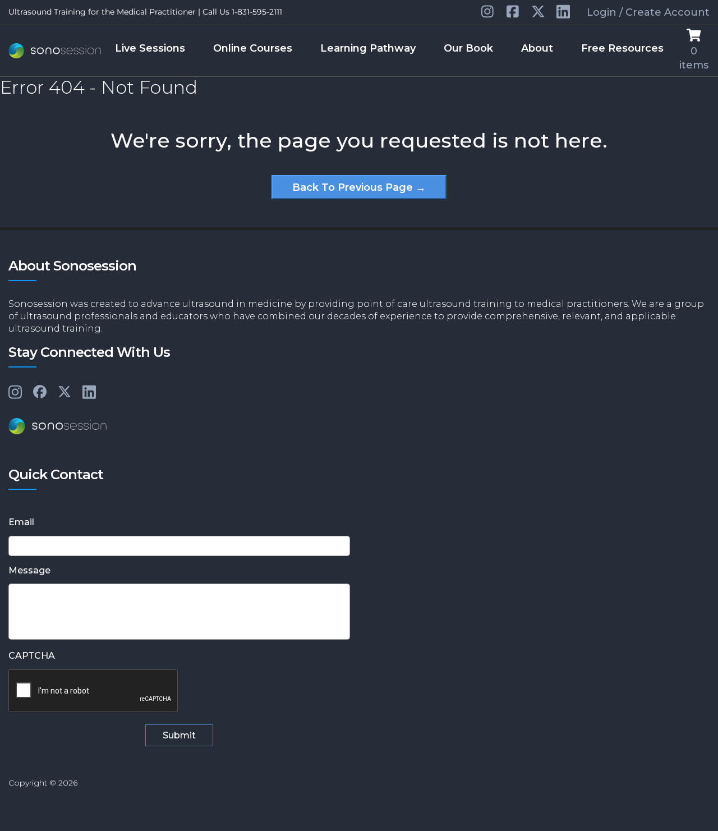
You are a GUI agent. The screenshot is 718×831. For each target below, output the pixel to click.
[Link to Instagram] (15, 392)
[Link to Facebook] (40, 392)
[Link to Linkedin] (488, 12)
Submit (179, 735)
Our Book (468, 48)
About (537, 48)
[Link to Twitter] (538, 12)
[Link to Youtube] (514, 12)
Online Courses (252, 48)
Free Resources (622, 48)
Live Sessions (150, 48)
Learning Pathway (368, 48)
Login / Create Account (648, 12)
